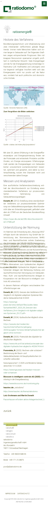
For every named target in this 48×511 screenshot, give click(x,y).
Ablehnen (13, 267)
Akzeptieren (4, 267)
